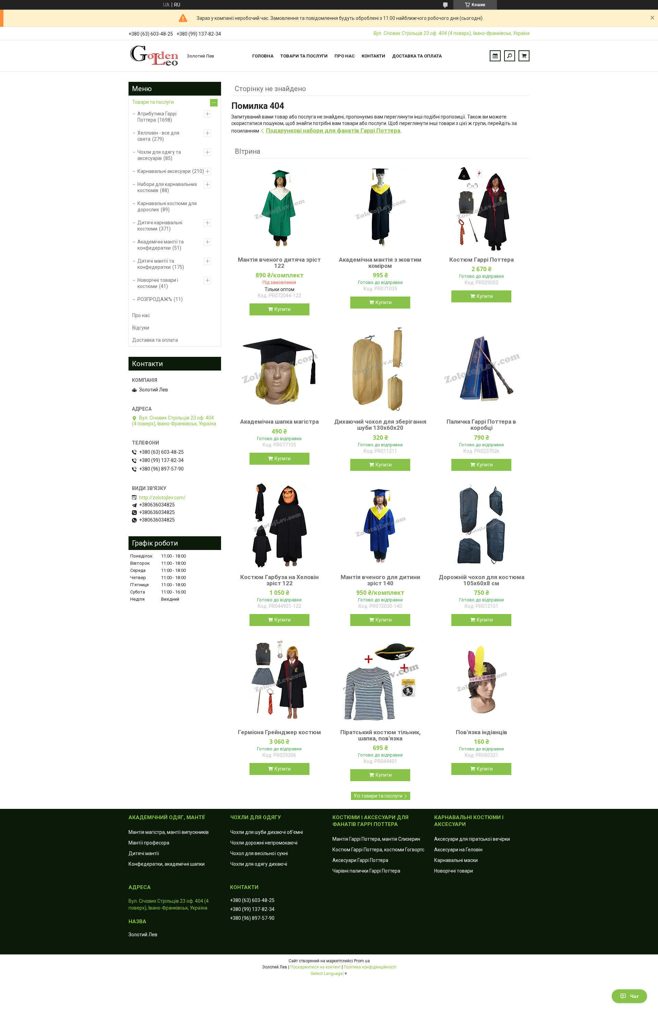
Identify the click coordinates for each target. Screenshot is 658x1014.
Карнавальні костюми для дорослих (167, 206)
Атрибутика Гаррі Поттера (156, 117)
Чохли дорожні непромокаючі (263, 843)
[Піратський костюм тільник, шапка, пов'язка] (380, 681)
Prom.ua (362, 961)
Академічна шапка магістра (279, 421)
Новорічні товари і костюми (157, 283)
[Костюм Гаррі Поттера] (481, 208)
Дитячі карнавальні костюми (159, 225)
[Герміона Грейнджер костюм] (279, 681)
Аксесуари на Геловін (458, 849)
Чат (634, 996)
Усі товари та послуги (378, 796)
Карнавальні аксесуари (164, 171)
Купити (283, 309)
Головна (262, 56)
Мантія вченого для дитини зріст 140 (380, 580)
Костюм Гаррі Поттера (481, 259)
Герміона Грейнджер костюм (279, 732)
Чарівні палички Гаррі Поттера (366, 871)
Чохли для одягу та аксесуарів (159, 155)
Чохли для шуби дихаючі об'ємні (266, 832)
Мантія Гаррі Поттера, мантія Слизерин (376, 839)
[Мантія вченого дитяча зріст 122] (279, 208)
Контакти (373, 56)
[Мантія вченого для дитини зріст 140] (380, 525)
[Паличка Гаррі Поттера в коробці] (481, 370)
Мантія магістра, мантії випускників (169, 832)
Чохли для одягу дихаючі (258, 864)
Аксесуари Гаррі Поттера (360, 860)
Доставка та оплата (417, 56)
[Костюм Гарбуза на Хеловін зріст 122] (279, 525)
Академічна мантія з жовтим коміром (380, 262)
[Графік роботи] (495, 55)
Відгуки (140, 327)
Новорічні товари (453, 871)
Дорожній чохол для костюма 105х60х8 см (481, 580)
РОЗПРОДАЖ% (154, 299)
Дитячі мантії (144, 853)
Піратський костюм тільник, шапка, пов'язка (380, 735)
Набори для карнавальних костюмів (167, 187)
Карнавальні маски (456, 860)
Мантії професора (149, 843)
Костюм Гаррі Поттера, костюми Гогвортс (378, 849)
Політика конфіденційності (370, 967)
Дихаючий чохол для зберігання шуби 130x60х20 (380, 424)
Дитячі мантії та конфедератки (155, 264)
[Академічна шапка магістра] (279, 370)
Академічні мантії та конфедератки (160, 245)
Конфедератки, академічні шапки (167, 864)
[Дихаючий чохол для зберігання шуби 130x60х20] (380, 370)
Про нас (344, 56)
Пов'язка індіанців (481, 732)
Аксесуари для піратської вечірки (472, 839)
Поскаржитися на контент (315, 967)
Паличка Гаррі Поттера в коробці (481, 424)
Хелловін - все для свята (158, 136)
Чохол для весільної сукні (259, 853)
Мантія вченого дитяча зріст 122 (279, 262)
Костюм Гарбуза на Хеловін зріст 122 (279, 580)
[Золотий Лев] (154, 56)
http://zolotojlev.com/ (162, 497)
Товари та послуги (304, 56)
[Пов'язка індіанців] (481, 681)
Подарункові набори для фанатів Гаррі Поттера (333, 130)
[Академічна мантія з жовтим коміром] (380, 208)
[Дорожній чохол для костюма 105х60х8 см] (481, 525)
